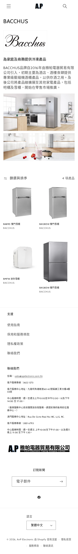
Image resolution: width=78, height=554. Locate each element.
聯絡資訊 (48, 545)
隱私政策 (66, 539)
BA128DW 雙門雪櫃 (49, 224)
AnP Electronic (25, 539)
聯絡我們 (13, 353)
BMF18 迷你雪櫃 (11, 278)
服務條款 (34, 545)
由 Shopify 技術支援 (45, 539)
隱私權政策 (15, 344)
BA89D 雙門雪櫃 (11, 224)
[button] (9, 6)
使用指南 (13, 325)
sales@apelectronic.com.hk (28, 376)
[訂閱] (61, 481)
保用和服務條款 (18, 334)
